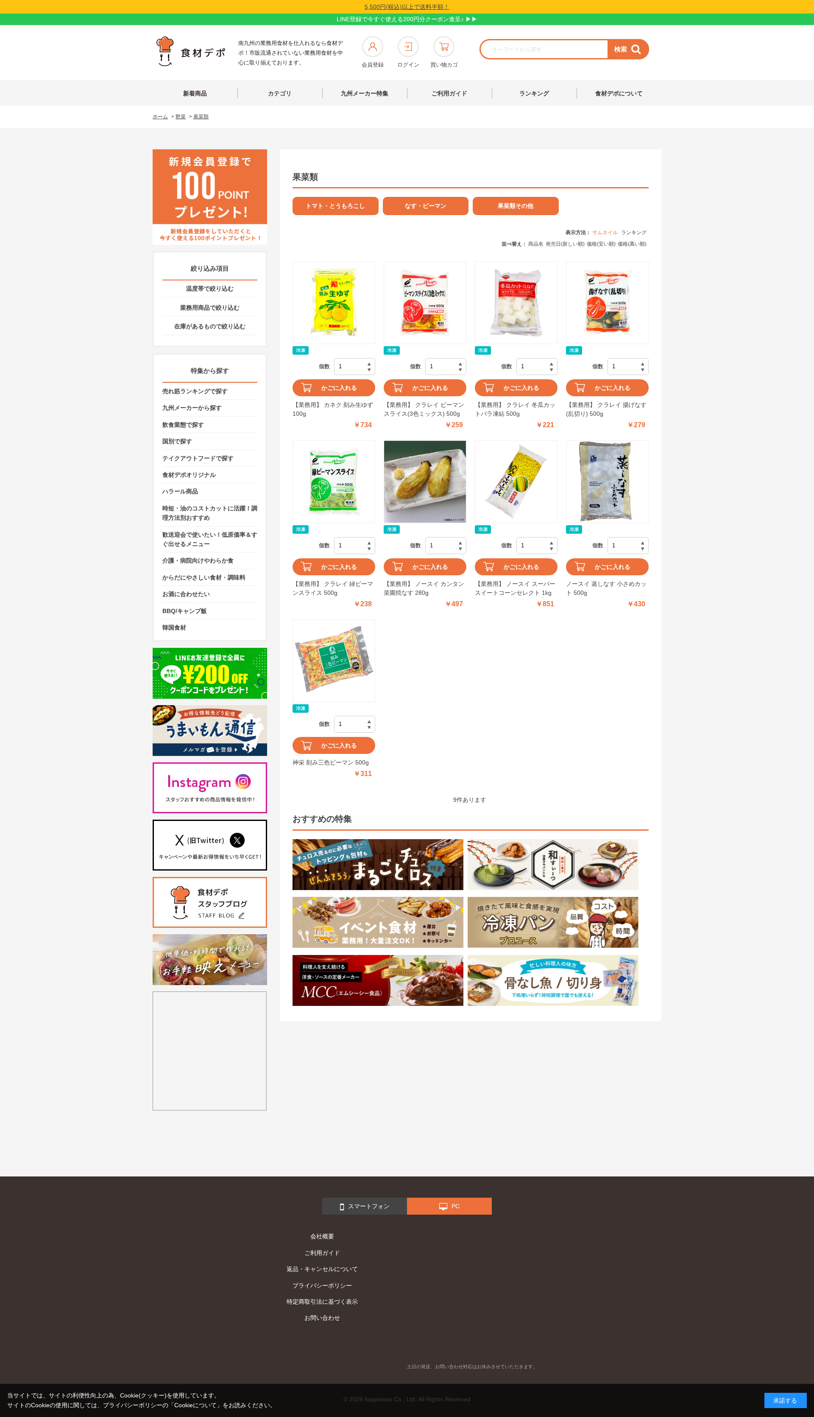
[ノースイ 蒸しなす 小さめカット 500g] (607, 481)
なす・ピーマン (425, 205)
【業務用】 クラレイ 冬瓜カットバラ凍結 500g (515, 409)
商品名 (536, 244)
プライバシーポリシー (322, 1285)
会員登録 (373, 65)
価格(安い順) (601, 244)
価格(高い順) (632, 244)
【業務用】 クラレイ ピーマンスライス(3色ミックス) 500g (424, 409)
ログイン (408, 65)
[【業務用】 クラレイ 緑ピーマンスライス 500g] (334, 481)
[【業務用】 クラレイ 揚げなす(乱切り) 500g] (607, 302)
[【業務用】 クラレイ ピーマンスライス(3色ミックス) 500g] (425, 302)
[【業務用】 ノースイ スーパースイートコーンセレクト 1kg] (516, 481)
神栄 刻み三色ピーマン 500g (331, 762)
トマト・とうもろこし (335, 205)
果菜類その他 (515, 205)
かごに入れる (339, 387)
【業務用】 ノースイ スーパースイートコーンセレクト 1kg (515, 588)
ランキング (534, 93)
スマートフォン (369, 1206)
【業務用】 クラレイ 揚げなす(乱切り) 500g (606, 409)
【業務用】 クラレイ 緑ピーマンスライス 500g (333, 588)
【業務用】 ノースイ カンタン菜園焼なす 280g (424, 588)
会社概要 (322, 1236)
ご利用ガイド (449, 93)
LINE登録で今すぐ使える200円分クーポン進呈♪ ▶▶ (407, 19)
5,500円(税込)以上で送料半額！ (407, 6)
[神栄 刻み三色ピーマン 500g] (334, 660)
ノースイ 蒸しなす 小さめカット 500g (606, 588)
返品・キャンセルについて (322, 1269)
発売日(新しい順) (565, 244)
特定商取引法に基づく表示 (322, 1301)
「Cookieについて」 (195, 1405)
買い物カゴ (444, 65)
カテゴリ (280, 93)
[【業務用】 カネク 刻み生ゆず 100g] (334, 302)
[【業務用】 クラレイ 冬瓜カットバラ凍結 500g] (516, 302)
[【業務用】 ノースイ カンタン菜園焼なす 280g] (425, 481)
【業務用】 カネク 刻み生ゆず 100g (333, 409)
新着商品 (195, 93)
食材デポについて (619, 93)
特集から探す (210, 370)
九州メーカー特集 (364, 93)
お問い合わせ (322, 1317)
